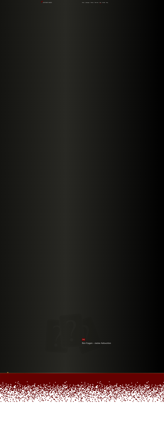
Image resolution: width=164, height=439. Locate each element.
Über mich (96, 2)
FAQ (100, 2)
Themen (92, 2)
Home (83, 2)
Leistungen (87, 2)
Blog (107, 2)
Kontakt (103, 2)
